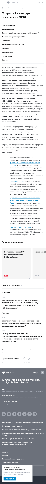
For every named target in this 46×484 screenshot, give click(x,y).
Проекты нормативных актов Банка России (18, 439)
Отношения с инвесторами (12, 426)
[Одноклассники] (24, 414)
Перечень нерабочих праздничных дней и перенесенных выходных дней (17, 443)
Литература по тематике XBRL (13, 44)
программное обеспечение (21, 227)
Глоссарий (6, 41)
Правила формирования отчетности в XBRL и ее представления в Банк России (25, 200)
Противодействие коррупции (13, 459)
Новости (5, 60)
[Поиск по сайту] (40, 2)
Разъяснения (7, 56)
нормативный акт (17, 181)
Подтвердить (10, 479)
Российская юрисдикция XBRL (13, 37)
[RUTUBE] (29, 414)
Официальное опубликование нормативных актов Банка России (23, 434)
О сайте (4, 452)
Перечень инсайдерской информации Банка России (21, 430)
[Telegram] (14, 414)
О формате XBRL (8, 29)
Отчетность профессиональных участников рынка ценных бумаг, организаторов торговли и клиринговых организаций (21, 323)
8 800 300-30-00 (9, 395)
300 (3, 389)
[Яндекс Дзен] (19, 414)
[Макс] (35, 414)
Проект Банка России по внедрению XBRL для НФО (21, 33)
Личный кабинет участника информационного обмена (19, 8)
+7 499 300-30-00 (9, 402)
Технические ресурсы (10, 462)
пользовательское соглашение (13, 474)
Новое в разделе (11, 285)
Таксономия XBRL (8, 25)
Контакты (5, 48)
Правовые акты (7, 52)
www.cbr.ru (16, 472)
